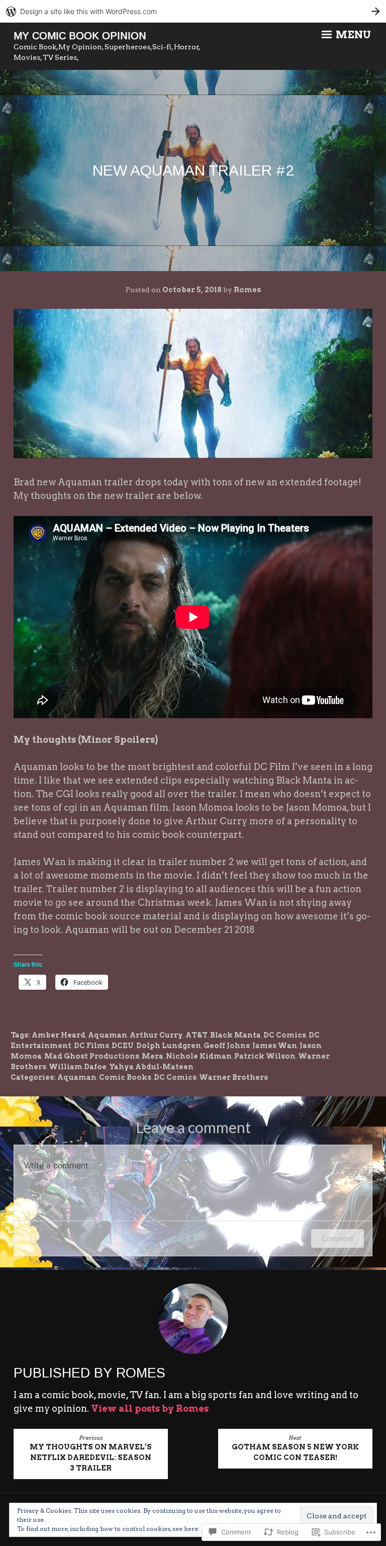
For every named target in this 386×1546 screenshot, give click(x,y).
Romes (247, 290)
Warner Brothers (233, 1077)
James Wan (274, 1046)
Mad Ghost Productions (91, 1056)
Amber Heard (58, 1035)
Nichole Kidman (199, 1056)
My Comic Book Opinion (80, 35)
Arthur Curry (156, 1035)
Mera (152, 1056)
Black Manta (235, 1035)
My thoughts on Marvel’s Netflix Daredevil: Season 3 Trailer (91, 1454)
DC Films (91, 1046)
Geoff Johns (227, 1046)
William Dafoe (78, 1067)
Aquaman (107, 1035)
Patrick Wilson (265, 1056)
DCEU (123, 1046)
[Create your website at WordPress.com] (193, 11)
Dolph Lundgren (168, 1046)
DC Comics (284, 1035)
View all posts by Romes (150, 1408)
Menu (352, 35)
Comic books (125, 1077)
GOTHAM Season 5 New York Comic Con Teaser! (295, 1448)
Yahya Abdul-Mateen (151, 1067)
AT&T (196, 1035)
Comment (337, 1238)
